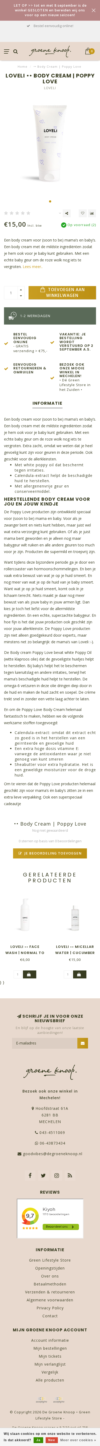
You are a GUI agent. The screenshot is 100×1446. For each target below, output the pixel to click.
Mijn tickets (50, 1356)
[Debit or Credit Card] (41, 1400)
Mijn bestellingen (50, 1348)
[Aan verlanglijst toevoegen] (83, 213)
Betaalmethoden (50, 1284)
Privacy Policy (50, 1307)
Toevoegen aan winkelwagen (65, 292)
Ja (38, 1440)
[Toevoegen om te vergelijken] (92, 213)
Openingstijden (50, 1268)
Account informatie (50, 1340)
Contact (50, 1315)
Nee (51, 1440)
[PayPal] (58, 1400)
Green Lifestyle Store (50, 1260)
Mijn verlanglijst (50, 1364)
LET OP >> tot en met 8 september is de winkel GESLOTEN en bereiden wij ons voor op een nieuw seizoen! (50, 10)
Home (22, 66)
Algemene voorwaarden (50, 1299)
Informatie (47, 403)
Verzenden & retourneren (50, 1291)
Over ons (50, 1276)
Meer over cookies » (78, 1440)
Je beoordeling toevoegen (52, 853)
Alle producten (50, 1380)
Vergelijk (50, 1372)
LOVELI (50, 88)
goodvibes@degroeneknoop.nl (52, 1153)
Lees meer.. (33, 266)
